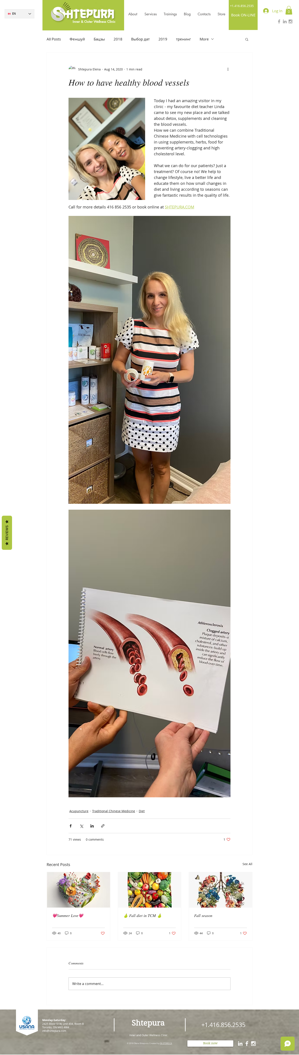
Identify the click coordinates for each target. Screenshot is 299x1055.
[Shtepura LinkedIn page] (240, 1043)
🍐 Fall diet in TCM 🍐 (142, 915)
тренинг (183, 39)
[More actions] (227, 69)
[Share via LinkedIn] (92, 826)
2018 (118, 39)
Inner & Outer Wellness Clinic (94, 21)
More (204, 39)
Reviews (6, 532)
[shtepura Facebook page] (247, 1043)
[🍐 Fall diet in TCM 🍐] (149, 890)
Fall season (203, 915)
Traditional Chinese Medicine (113, 811)
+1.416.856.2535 (242, 6)
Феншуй (77, 39)
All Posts (54, 39)
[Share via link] (103, 826)
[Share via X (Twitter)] (81, 826)
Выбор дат (140, 39)
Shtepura (148, 1022)
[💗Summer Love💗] (78, 890)
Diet (142, 811)
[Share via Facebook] (71, 826)
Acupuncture (78, 811)
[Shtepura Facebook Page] (279, 21)
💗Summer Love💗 (67, 915)
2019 (162, 39)
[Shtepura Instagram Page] (290, 21)
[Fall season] (220, 890)
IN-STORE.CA (166, 1043)
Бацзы (99, 39)
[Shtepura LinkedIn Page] (284, 21)
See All (247, 864)
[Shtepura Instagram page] (253, 1043)
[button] (288, 10)
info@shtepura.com (54, 1030)
